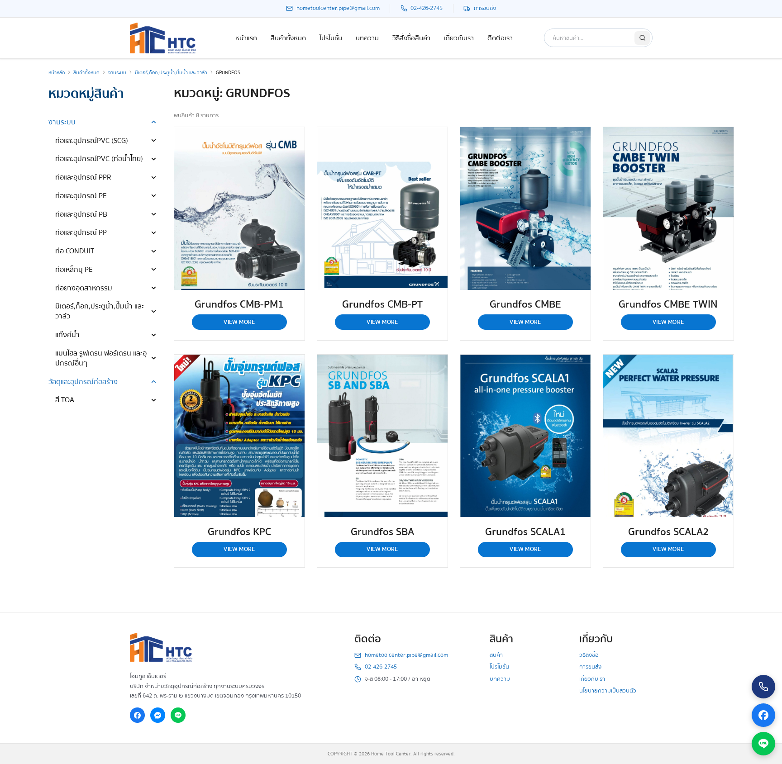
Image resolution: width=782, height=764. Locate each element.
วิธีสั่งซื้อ (589, 655)
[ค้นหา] (642, 38)
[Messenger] (158, 715)
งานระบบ (117, 72)
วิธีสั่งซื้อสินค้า (411, 38)
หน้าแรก (246, 38)
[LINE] (178, 715)
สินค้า (496, 655)
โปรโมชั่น (330, 38)
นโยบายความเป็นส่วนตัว (607, 690)
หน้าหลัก (56, 72)
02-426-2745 (381, 667)
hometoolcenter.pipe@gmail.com (406, 655)
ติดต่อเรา (500, 38)
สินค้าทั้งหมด (288, 38)
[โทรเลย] (763, 686)
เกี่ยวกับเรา (459, 38)
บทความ (367, 38)
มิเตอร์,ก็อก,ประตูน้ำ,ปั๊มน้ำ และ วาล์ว (171, 72)
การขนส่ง (590, 666)
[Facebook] (137, 715)
